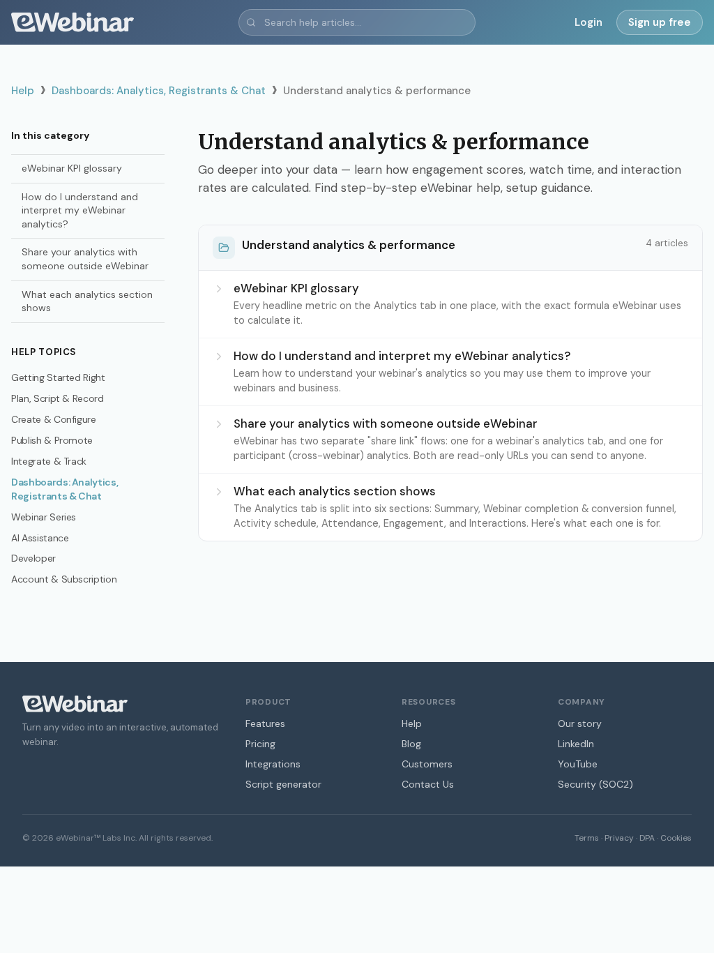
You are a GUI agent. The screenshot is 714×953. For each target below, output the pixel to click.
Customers (427, 764)
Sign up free (659, 22)
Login (588, 22)
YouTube (578, 764)
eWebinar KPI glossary (72, 168)
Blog (411, 743)
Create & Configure (53, 419)
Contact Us (428, 784)
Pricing (260, 743)
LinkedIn (576, 743)
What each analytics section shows (87, 301)
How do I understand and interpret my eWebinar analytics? (80, 210)
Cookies (676, 837)
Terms (587, 837)
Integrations (273, 764)
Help (22, 91)
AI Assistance (39, 538)
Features (265, 723)
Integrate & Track (48, 461)
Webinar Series (43, 517)
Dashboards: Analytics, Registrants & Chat (159, 91)
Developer (33, 558)
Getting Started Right (58, 377)
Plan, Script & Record (57, 398)
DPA (647, 837)
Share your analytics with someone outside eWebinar (85, 259)
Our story (580, 723)
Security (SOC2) (595, 784)
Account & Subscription (63, 579)
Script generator (283, 784)
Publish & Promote (52, 440)
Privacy (619, 837)
